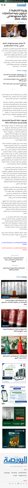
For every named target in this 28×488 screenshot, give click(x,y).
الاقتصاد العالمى (5, 297)
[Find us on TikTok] (9, 483)
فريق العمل (7, 473)
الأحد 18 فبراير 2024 (10, 22)
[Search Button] (2, 5)
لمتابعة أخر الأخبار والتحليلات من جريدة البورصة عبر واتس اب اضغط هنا (14, 243)
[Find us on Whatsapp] (15, 483)
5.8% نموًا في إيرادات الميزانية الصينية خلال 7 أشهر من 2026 (14, 80)
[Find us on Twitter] (23, 483)
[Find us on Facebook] (26, 483)
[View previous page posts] (15, 89)
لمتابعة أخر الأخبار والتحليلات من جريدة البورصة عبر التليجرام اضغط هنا (14, 249)
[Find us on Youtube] (18, 483)
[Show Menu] (4, 5)
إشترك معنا (14, 473)
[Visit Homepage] (21, 4)
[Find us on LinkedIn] (21, 483)
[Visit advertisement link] (14, 1)
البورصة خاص (20, 22)
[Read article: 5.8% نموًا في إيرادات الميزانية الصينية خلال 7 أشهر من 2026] (14, 318)
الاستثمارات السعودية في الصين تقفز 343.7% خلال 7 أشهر (14, 85)
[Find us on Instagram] (12, 483)
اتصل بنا (15, 475)
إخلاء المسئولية (22, 475)
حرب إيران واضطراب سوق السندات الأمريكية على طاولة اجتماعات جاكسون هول (14, 75)
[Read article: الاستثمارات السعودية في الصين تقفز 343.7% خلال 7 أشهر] (14, 345)
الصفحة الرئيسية (22, 473)
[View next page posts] (12, 89)
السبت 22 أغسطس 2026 (22, 306)
